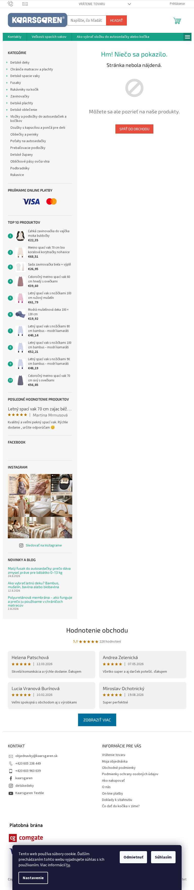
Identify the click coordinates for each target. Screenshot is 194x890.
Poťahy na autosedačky (28, 141)
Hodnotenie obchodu (97, 630)
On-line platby (112, 793)
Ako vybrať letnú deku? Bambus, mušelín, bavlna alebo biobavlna (33, 585)
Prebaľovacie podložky (27, 147)
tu (68, 865)
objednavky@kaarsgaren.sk (36, 755)
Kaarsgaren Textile (29, 793)
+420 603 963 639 (28, 770)
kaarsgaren (24, 778)
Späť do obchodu (134, 129)
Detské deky (20, 62)
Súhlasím (163, 857)
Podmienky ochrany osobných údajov (130, 774)
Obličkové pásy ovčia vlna (30, 161)
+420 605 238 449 (28, 763)
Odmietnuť (133, 857)
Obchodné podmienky (119, 767)
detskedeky (24, 785)
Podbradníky (20, 168)
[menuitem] (15, 37)
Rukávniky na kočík (24, 89)
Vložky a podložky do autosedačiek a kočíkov (38, 118)
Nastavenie (33, 878)
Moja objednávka (115, 761)
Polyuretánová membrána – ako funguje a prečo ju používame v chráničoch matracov (40, 601)
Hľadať (116, 20)
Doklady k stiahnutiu (117, 799)
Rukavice (17, 174)
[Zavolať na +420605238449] (15, 4)
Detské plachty (21, 103)
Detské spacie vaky (25, 75)
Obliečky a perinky (24, 134)
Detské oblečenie (23, 109)
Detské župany (21, 154)
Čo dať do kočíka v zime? (121, 806)
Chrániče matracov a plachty (31, 69)
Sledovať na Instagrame (44, 545)
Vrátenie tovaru (92, 4)
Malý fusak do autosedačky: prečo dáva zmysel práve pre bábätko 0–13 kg (39, 570)
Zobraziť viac (97, 719)
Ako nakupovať (113, 780)
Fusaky (15, 82)
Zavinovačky (19, 96)
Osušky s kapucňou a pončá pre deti (37, 127)
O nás (106, 787)
